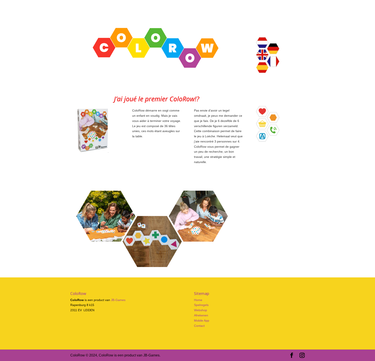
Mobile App (201, 320)
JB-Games (118, 300)
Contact (199, 325)
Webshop (200, 310)
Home (198, 300)
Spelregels (201, 305)
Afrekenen (201, 315)
